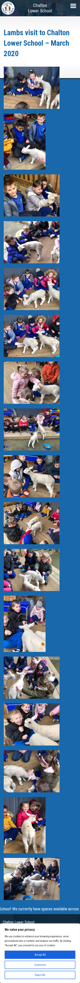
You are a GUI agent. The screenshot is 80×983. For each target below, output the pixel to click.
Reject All (40, 974)
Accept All (40, 954)
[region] (40, 953)
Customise (40, 964)
